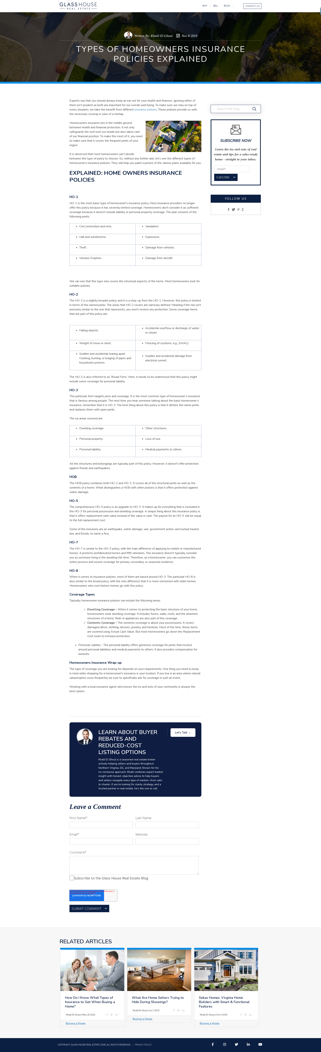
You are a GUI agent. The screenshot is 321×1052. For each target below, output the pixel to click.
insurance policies (145, 110)
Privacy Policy (143, 1044)
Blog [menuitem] (227, 5)
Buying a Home (75, 1023)
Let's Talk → (183, 732)
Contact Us (252, 6)
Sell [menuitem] (215, 5)
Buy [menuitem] (205, 5)
